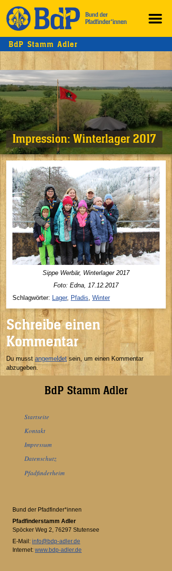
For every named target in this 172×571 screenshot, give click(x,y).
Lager (59, 297)
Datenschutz (40, 458)
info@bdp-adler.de (56, 541)
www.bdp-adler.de (58, 550)
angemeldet (51, 358)
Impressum (38, 444)
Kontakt (34, 430)
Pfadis (79, 297)
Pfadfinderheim (44, 472)
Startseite (36, 416)
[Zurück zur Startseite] (66, 18)
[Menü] (155, 18)
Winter (101, 297)
